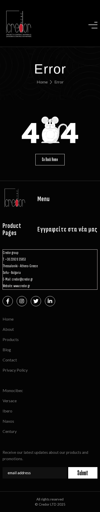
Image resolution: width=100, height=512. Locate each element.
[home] (17, 23)
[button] (92, 23)
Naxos (8, 421)
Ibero (7, 410)
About (8, 329)
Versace (10, 400)
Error (59, 81)
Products (11, 339)
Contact (10, 359)
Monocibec (13, 390)
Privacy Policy (15, 370)
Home (42, 81)
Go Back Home (50, 159)
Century (10, 431)
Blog (7, 349)
